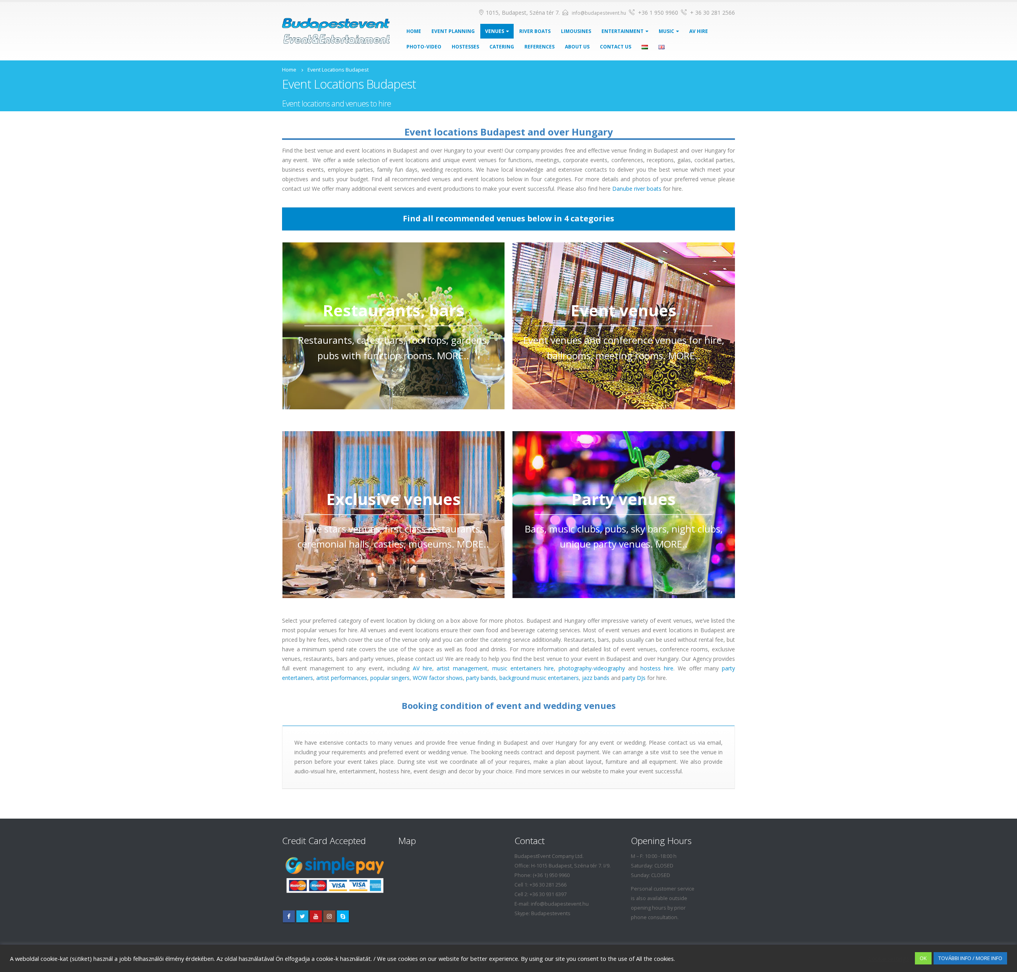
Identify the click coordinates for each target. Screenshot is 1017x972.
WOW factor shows (438, 678)
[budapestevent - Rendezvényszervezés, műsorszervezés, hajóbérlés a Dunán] (336, 31)
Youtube (316, 916)
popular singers (390, 678)
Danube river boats (636, 188)
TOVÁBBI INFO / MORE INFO (970, 958)
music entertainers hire (523, 668)
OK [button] (923, 958)
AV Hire (698, 31)
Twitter (302, 916)
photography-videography (592, 668)
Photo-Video (423, 46)
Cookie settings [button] (888, 958)
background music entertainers (539, 678)
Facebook (289, 916)
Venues (494, 31)
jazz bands (595, 678)
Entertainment (622, 31)
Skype (343, 916)
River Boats (535, 31)
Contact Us (615, 46)
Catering (501, 46)
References (539, 46)
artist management (462, 668)
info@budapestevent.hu (599, 13)
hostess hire (656, 668)
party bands (481, 678)
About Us (577, 46)
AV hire (422, 668)
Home (413, 31)
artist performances (341, 678)
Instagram (329, 916)
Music (666, 31)
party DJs (634, 678)
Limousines (576, 31)
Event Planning (453, 31)
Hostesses (465, 46)
